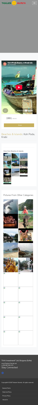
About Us (5, 400)
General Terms (6, 388)
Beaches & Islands (11, 134)
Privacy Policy (6, 396)
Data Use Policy (6, 392)
